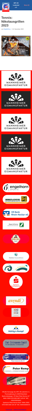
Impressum (9, 409)
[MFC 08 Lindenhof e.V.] (5, 6)
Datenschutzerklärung (20, 409)
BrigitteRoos (7, 29)
